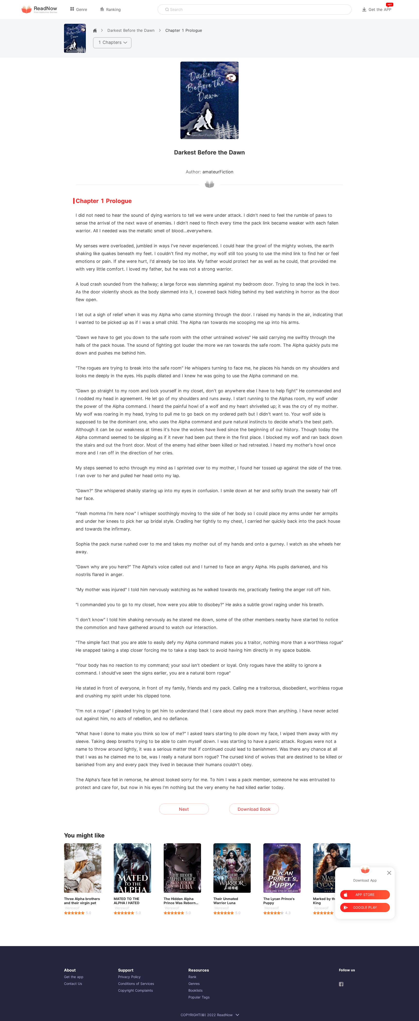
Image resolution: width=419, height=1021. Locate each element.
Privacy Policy (129, 977)
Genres (194, 983)
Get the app (73, 977)
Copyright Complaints (135, 990)
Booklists (195, 990)
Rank (192, 977)
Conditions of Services (136, 983)
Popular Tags (199, 997)
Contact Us (73, 983)
